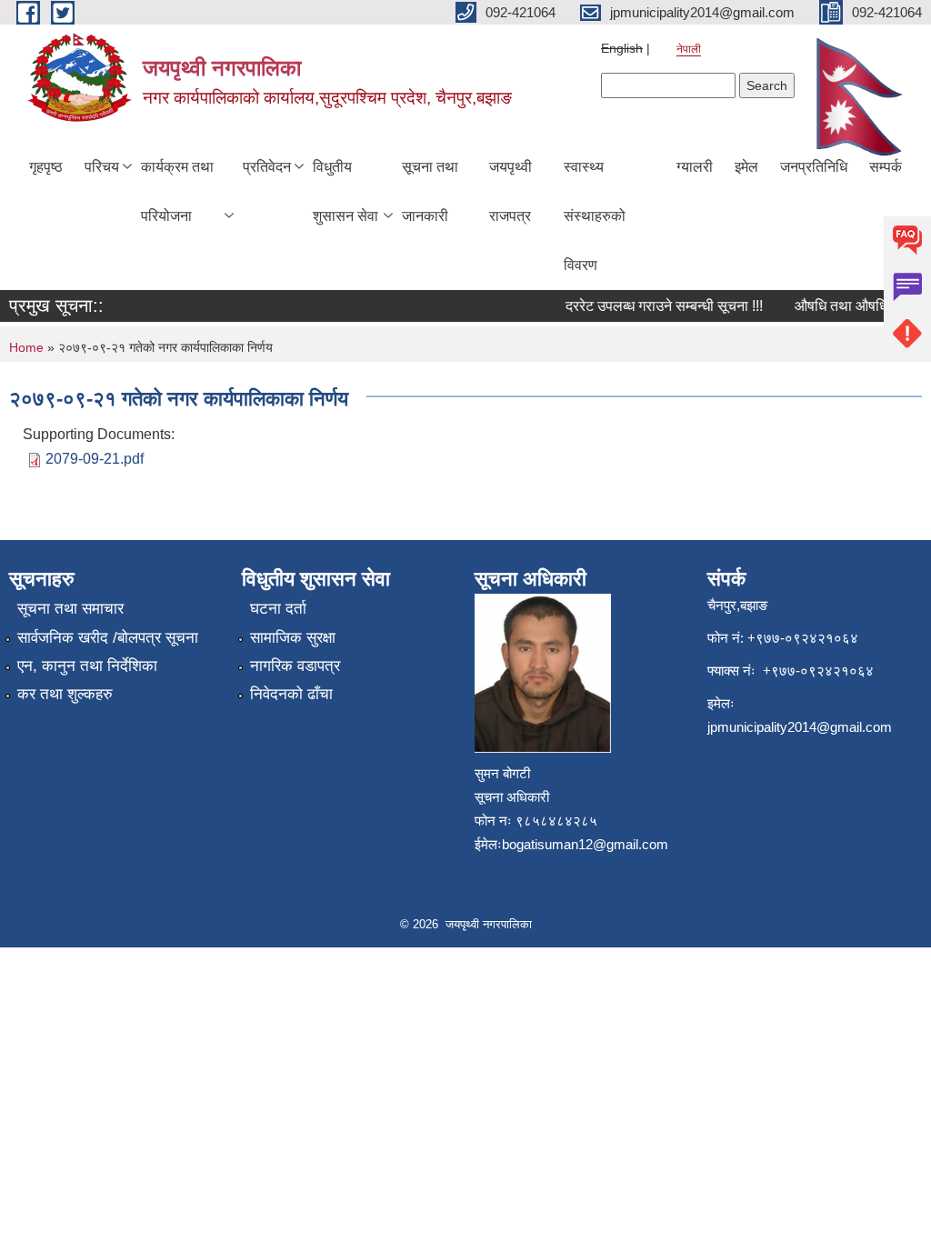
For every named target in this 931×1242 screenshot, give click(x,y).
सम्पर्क (885, 167)
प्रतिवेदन (267, 167)
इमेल (746, 167)
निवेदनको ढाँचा (291, 694)
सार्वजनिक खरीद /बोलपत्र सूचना (107, 637)
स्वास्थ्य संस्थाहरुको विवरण (595, 216)
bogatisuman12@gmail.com (585, 844)
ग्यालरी (694, 167)
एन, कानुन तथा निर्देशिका (87, 666)
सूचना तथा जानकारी (430, 191)
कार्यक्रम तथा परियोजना (177, 191)
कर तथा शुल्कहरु (65, 694)
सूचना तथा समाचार (70, 608)
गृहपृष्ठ (46, 167)
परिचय (102, 167)
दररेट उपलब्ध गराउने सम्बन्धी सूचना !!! (656, 306)
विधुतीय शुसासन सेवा (345, 191)
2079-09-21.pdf (94, 458)
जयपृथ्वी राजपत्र (510, 191)
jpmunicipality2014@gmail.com (799, 727)
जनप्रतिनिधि (813, 167)
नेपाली (688, 49)
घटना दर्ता (278, 608)
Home (26, 347)
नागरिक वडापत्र (295, 666)
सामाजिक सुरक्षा (292, 637)
